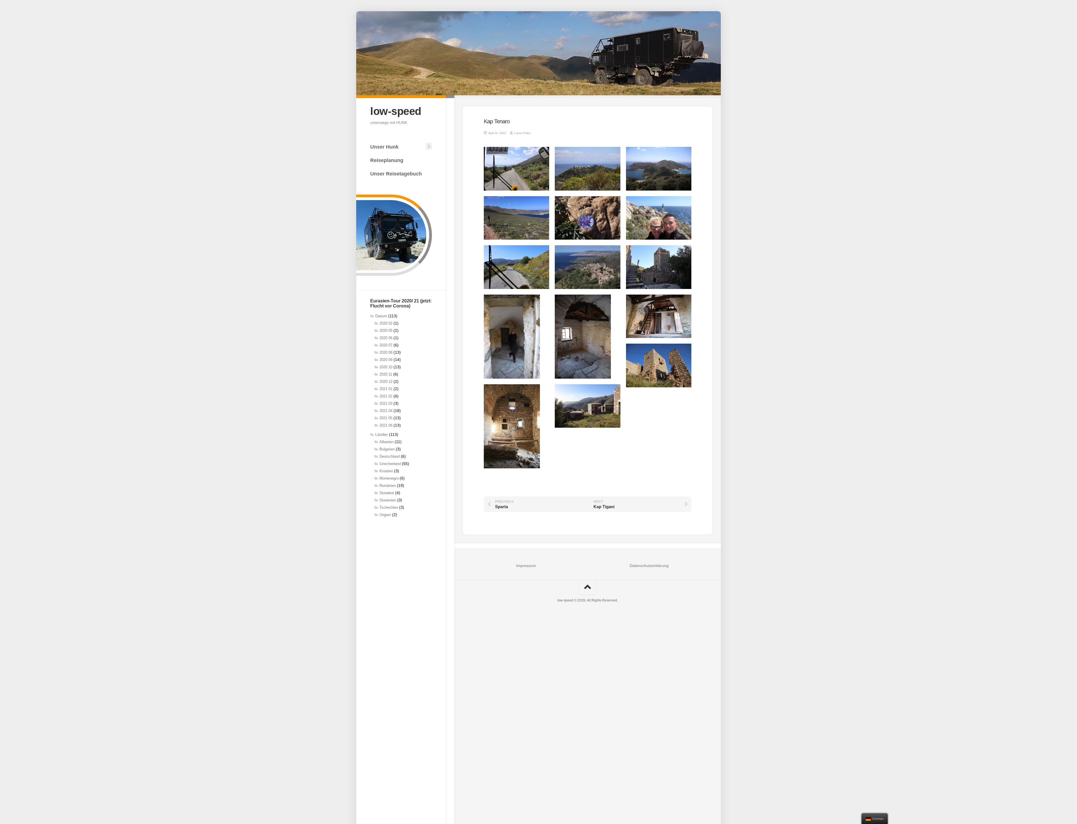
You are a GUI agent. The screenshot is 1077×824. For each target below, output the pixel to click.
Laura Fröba (522, 133)
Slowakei (386, 493)
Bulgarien (387, 449)
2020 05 (385, 330)
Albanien (386, 442)
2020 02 (385, 323)
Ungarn (385, 515)
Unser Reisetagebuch (396, 174)
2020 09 (385, 360)
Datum (381, 316)
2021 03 (385, 403)
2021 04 (385, 411)
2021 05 (385, 418)
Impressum (526, 565)
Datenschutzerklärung (649, 565)
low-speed (395, 111)
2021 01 (385, 389)
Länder (381, 434)
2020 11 (385, 374)
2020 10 (385, 367)
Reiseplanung (386, 160)
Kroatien (386, 471)
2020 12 (385, 381)
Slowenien (387, 500)
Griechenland (390, 464)
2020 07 (385, 345)
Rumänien (387, 485)
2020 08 (385, 352)
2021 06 (385, 425)
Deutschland (389, 456)
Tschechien (388, 507)
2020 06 (385, 338)
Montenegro (389, 478)
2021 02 (385, 396)
